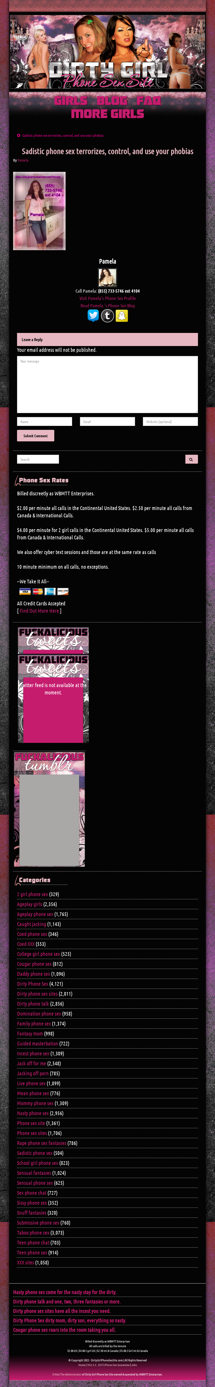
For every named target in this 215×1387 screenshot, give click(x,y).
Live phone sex (31, 1083)
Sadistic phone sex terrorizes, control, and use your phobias (63, 135)
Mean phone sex (33, 1093)
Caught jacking (31, 924)
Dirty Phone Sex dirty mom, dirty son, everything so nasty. (69, 1320)
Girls (71, 101)
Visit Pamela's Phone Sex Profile (107, 298)
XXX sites (25, 1262)
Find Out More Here (39, 610)
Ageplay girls (29, 904)
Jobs (134, 1365)
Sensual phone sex (35, 1183)
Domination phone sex (39, 1013)
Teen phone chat (33, 1242)
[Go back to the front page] (107, 52)
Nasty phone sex (33, 1113)
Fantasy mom (30, 1033)
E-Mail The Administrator (67, 1374)
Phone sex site (31, 1123)
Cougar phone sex (34, 964)
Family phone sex (34, 1023)
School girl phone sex (37, 1163)
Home (81, 1365)
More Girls (107, 114)
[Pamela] (107, 277)
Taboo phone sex (33, 1232)
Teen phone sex (32, 1252)
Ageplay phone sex (35, 914)
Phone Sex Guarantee (117, 1365)
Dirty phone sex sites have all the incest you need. (62, 1311)
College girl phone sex (38, 954)
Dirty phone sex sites (37, 993)
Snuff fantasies (31, 1212)
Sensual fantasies (34, 1173)
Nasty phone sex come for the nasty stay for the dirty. (65, 1292)
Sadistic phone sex (34, 1153)
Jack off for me (31, 1063)
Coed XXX (26, 944)
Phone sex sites (32, 1133)
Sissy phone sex (32, 1202)
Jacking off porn (33, 1073)
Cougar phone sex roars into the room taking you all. (64, 1329)
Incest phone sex (33, 1053)
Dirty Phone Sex (32, 983)
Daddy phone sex (33, 974)
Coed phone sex (32, 934)
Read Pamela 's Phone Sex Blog (107, 305)
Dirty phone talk (33, 1003)
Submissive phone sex (38, 1222)
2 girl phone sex (32, 894)
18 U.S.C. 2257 (95, 1365)
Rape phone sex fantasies (41, 1143)
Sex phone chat (31, 1192)
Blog (112, 101)
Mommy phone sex (35, 1103)
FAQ (149, 101)
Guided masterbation (37, 1043)
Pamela (23, 160)
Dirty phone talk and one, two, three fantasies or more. (67, 1301)
